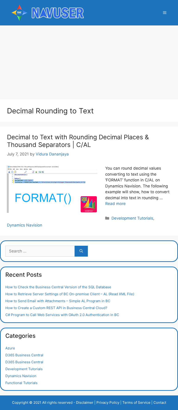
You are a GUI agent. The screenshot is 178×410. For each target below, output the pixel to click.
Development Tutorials (132, 218)
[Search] (81, 251)
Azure (10, 348)
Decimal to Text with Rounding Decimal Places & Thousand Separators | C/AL (78, 140)
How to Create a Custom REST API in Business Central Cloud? (56, 308)
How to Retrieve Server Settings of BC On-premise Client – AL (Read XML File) (69, 294)
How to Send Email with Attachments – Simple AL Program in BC (57, 301)
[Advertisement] (89, 60)
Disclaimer (84, 402)
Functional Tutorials (21, 383)
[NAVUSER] (47, 12)
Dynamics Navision (24, 225)
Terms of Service (136, 402)
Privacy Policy (107, 402)
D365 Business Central (24, 355)
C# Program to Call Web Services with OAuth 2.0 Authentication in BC (62, 315)
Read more (115, 203)
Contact (159, 402)
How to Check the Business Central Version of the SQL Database (58, 287)
